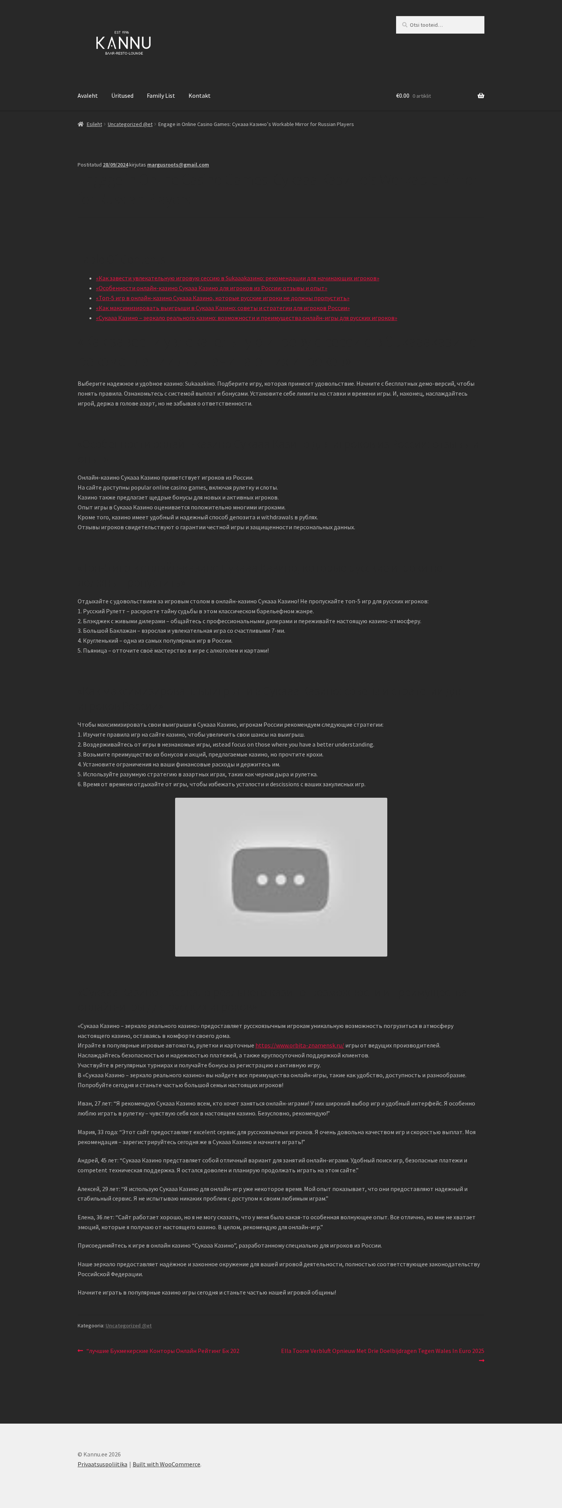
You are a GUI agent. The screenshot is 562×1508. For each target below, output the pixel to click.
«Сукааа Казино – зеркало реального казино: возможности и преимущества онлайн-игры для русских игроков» (246, 318)
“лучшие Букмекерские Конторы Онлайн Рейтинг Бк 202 (162, 1351)
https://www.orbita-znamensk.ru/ (299, 1045)
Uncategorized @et (130, 124)
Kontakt (199, 95)
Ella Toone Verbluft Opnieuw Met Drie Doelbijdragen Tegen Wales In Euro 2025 (382, 1355)
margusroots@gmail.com (178, 164)
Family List (161, 95)
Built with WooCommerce (166, 1464)
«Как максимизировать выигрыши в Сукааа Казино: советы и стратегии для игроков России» (223, 308)
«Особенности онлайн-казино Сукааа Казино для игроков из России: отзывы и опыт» (211, 288)
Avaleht (88, 95)
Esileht (94, 124)
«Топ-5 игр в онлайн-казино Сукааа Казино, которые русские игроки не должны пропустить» (222, 298)
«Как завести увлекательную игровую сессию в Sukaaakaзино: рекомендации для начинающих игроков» (237, 278)
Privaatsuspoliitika (102, 1464)
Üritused (122, 95)
